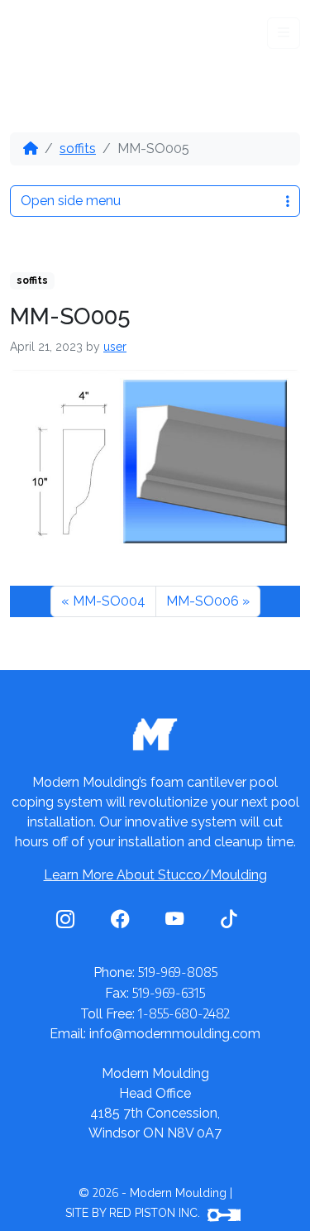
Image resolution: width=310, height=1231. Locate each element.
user (114, 346)
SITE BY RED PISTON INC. (134, 1212)
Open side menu (71, 200)
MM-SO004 (109, 601)
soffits (78, 148)
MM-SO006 (202, 601)
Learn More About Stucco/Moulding (155, 875)
